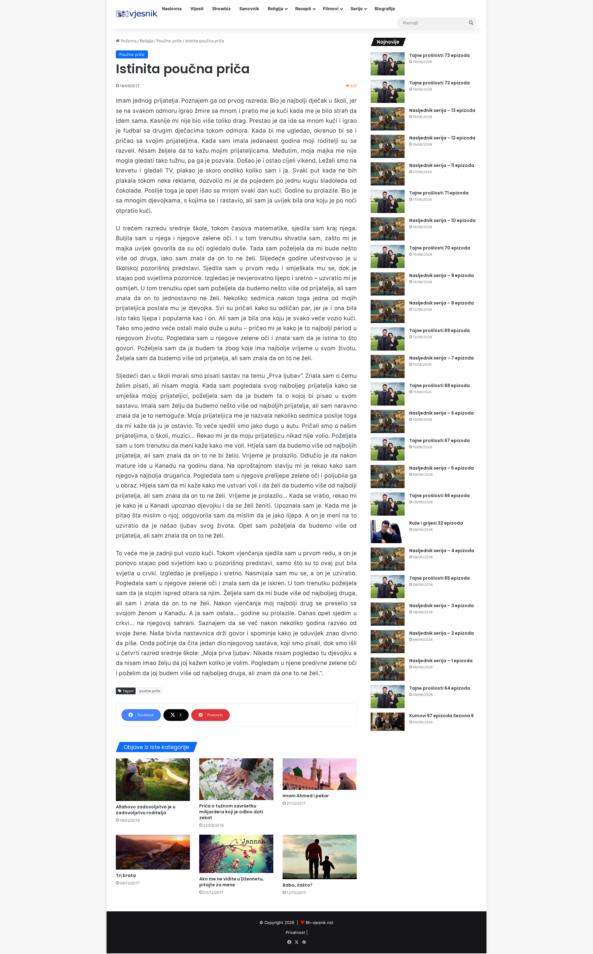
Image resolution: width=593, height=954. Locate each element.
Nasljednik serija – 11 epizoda (441, 165)
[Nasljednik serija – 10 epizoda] (388, 229)
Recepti (303, 8)
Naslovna (172, 8)
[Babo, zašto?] (320, 857)
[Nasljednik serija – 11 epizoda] (388, 173)
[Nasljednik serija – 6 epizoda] (388, 421)
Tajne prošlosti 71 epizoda (439, 193)
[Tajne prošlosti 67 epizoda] (388, 449)
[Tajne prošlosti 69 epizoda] (388, 339)
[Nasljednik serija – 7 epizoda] (388, 366)
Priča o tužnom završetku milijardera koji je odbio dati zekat (231, 812)
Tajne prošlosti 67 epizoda (439, 440)
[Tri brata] (153, 852)
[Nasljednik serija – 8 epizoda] (388, 311)
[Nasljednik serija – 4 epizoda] (388, 559)
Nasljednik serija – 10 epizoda (442, 220)
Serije (357, 8)
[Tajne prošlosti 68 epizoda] (388, 394)
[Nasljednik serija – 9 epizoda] (388, 284)
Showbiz (221, 8)
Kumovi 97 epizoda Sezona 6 (441, 716)
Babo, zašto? (298, 885)
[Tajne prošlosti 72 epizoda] (388, 91)
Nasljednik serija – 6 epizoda (441, 413)
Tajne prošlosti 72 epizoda (439, 83)
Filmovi (331, 8)
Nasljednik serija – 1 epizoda (441, 661)
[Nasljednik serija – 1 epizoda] (388, 669)
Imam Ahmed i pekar (306, 796)
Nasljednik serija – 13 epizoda (442, 110)
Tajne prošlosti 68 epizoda (439, 385)
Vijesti (197, 8)
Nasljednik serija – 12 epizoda (442, 138)
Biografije (385, 8)
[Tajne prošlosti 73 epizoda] (388, 63)
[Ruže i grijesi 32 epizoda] (388, 531)
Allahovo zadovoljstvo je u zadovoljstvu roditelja (145, 810)
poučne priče (149, 691)
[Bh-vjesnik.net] (137, 14)
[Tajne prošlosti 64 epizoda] (388, 696)
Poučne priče (169, 40)
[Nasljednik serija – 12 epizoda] (388, 146)
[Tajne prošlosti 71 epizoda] (388, 201)
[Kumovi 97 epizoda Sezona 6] (388, 722)
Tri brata (126, 875)
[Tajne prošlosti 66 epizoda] (388, 504)
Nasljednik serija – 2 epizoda (441, 633)
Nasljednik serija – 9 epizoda (441, 275)
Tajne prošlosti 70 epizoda (439, 248)
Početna (128, 40)
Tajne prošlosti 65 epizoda (439, 578)
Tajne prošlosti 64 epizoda (439, 688)
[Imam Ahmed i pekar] (320, 774)
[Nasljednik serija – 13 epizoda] (388, 118)
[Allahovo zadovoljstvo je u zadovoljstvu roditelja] (153, 779)
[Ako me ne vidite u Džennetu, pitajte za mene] (236, 854)
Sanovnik (249, 8)
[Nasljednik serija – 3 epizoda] (388, 614)
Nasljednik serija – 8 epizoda (441, 303)
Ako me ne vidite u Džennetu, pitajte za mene (231, 882)
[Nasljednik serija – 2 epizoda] (388, 641)
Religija (275, 8)
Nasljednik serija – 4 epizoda (441, 550)
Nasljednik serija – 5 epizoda (441, 468)
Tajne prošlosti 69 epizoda (439, 330)
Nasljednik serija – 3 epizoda (441, 606)
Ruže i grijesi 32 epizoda (436, 523)
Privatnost (295, 932)
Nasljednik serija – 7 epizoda (441, 358)
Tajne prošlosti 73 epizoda (439, 55)
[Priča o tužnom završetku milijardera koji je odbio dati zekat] (236, 779)
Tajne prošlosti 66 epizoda (439, 495)
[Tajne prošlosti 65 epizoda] (388, 586)
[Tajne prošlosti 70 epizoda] (388, 256)
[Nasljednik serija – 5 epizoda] (388, 476)
